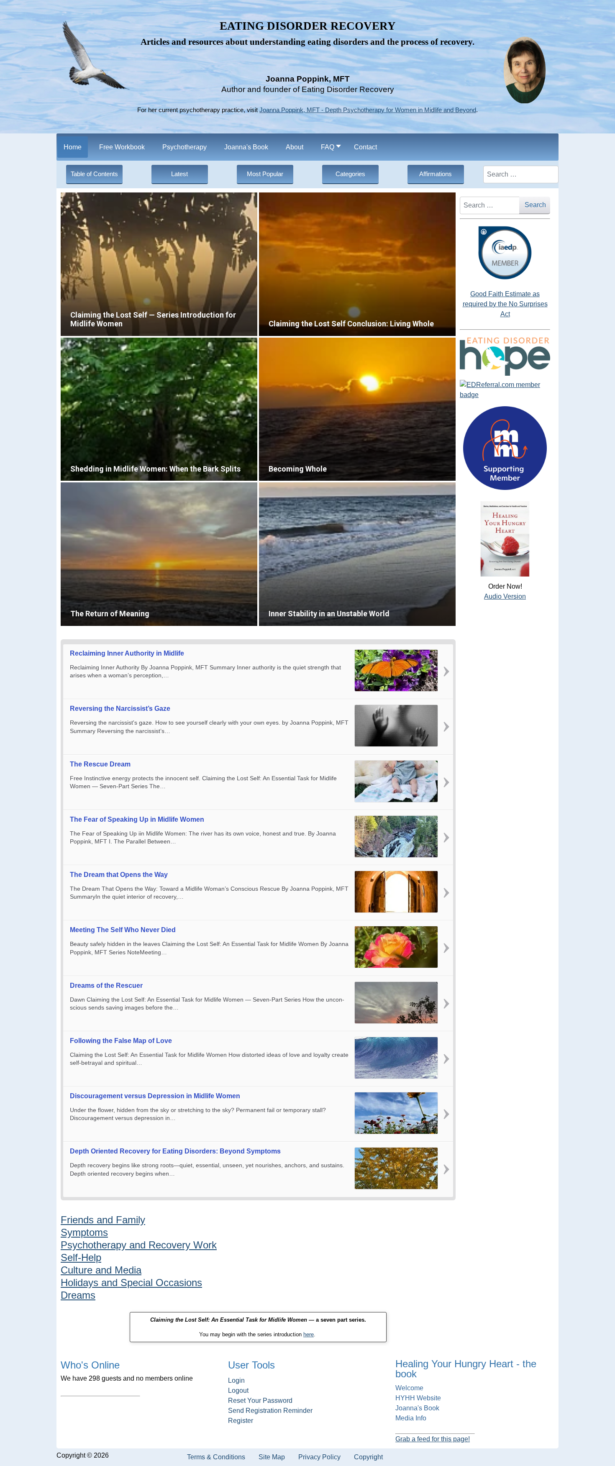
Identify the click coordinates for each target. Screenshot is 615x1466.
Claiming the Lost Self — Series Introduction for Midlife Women (144, 197)
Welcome (409, 1388)
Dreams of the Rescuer (106, 985)
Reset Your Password (260, 1400)
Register (240, 1420)
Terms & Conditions (216, 1457)
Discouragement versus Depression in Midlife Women (155, 1096)
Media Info (410, 1418)
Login (236, 1380)
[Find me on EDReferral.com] (505, 390)
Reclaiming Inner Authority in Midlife (127, 653)
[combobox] (521, 174)
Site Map (272, 1457)
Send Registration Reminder (270, 1410)
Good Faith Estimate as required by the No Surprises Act (505, 304)
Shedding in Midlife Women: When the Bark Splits (126, 342)
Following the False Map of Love (121, 1040)
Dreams (78, 1295)
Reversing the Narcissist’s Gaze (120, 708)
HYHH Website (418, 1398)
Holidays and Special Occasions (131, 1282)
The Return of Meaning (91, 487)
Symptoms (84, 1232)
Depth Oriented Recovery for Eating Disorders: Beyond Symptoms (175, 1151)
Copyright (368, 1457)
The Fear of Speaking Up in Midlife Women (137, 819)
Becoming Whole (281, 342)
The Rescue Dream (100, 764)
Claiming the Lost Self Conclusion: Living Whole (322, 197)
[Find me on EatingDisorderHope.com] (505, 356)
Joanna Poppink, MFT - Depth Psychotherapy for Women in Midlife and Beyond (367, 110)
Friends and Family (103, 1219)
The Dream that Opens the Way (119, 874)
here (308, 1334)
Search (535, 204)
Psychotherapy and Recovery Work (139, 1245)
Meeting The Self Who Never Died (123, 929)
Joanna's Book (417, 1408)
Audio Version (505, 596)
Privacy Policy (319, 1457)
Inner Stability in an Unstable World (305, 487)
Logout (238, 1390)
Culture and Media (101, 1270)
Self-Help (81, 1257)
